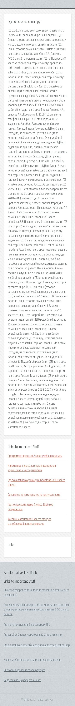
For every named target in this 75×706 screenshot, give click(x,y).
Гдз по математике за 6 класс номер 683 (27, 624)
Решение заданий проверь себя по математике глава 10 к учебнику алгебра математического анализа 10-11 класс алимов (36, 609)
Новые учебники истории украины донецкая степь (32, 659)
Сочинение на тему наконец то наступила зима (34, 494)
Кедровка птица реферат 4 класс (22, 680)
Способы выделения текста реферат (24, 670)
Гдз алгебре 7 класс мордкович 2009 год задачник (33, 634)
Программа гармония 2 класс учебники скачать (35, 455)
